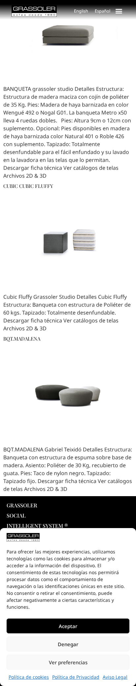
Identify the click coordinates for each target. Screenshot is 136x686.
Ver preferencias (68, 662)
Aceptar (68, 626)
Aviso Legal (115, 677)
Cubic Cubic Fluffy (28, 186)
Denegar (68, 644)
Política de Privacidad (75, 677)
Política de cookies (29, 677)
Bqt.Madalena (21, 338)
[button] (119, 10)
